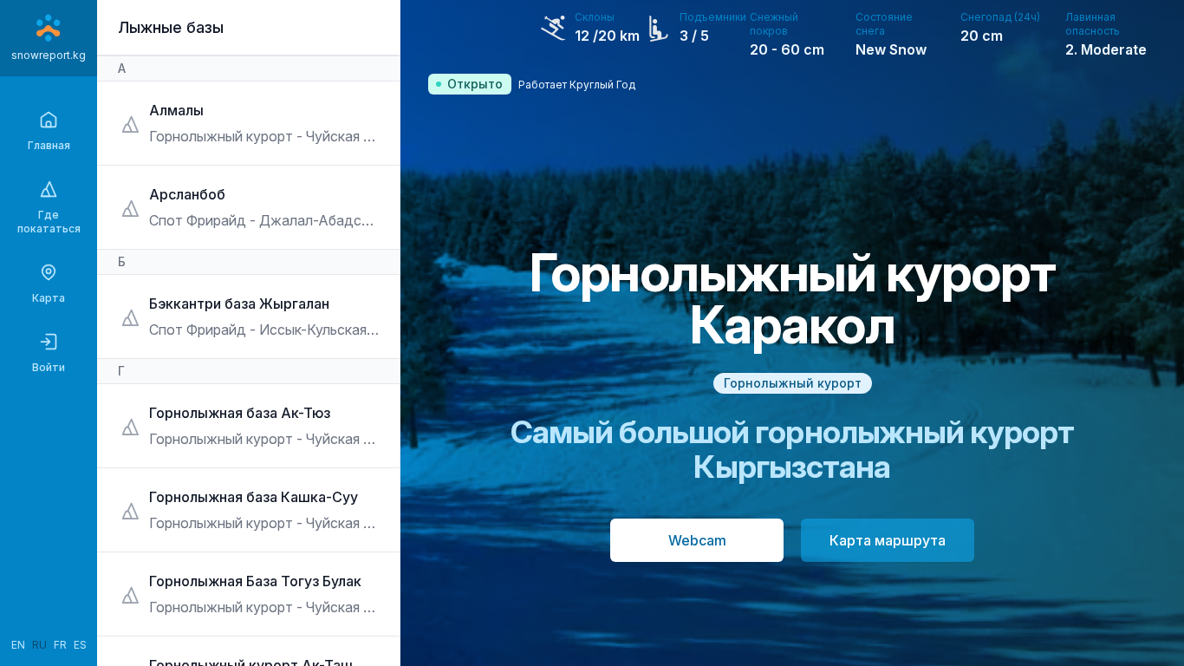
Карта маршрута (887, 540)
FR (60, 644)
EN (18, 644)
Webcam (697, 540)
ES (80, 644)
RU (39, 644)
